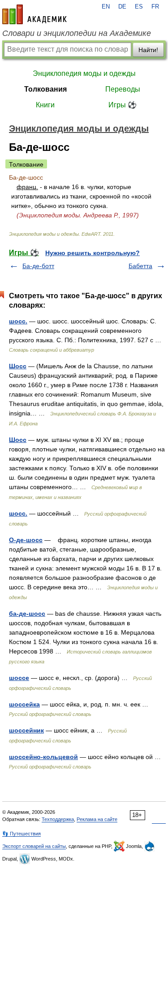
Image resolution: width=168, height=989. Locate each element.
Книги (45, 105)
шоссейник (26, 730)
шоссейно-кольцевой (43, 756)
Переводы (122, 89)
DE (122, 7)
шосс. (18, 321)
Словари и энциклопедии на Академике (76, 33)
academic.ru (34, 14)
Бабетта (140, 265)
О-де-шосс (26, 539)
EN (106, 7)
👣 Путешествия (21, 833)
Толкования (45, 89)
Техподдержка (58, 819)
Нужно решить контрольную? (92, 252)
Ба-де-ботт (38, 265)
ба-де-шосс (27, 613)
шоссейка (24, 704)
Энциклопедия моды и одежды (84, 73)
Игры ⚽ (122, 105)
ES (139, 7)
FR (155, 7)
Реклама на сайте (97, 819)
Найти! (148, 49)
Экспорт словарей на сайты (34, 846)
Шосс (17, 366)
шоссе (19, 677)
